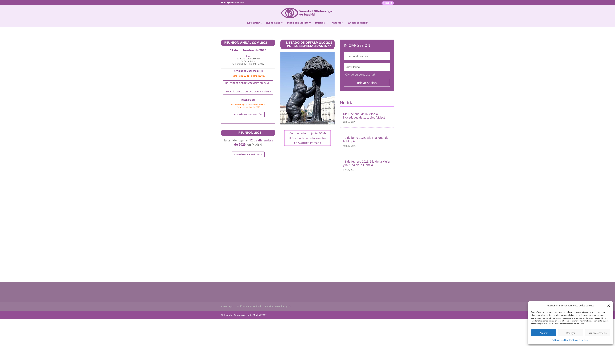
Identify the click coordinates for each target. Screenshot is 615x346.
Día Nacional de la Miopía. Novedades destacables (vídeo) (364, 115)
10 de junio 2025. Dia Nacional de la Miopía (365, 139)
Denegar (570, 332)
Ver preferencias (598, 332)
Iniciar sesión (367, 83)
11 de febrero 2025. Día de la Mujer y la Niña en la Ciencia (366, 163)
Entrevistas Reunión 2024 (248, 154)
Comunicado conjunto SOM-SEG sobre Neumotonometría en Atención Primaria (307, 138)
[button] (608, 305)
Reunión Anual (273, 22)
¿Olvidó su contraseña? (359, 74)
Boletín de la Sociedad (297, 22)
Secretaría (320, 22)
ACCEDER (387, 3)
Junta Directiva (254, 22)
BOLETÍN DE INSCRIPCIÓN (248, 114)
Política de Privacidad (578, 340)
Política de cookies (559, 340)
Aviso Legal (227, 306)
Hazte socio (337, 22)
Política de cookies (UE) (277, 306)
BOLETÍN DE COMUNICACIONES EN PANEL (248, 83)
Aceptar (544, 332)
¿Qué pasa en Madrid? (357, 22)
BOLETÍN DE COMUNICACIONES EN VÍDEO (248, 91)
